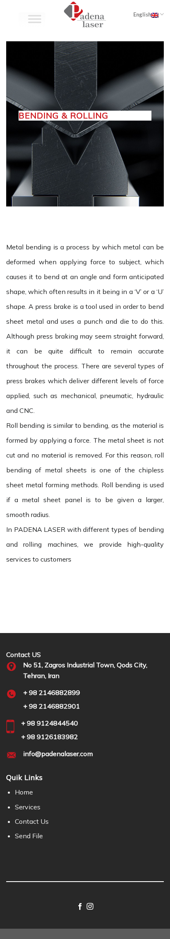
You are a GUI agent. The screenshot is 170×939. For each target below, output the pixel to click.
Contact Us (32, 821)
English (142, 14)
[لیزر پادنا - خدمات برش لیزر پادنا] (85, 14)
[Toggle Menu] (34, 20)
